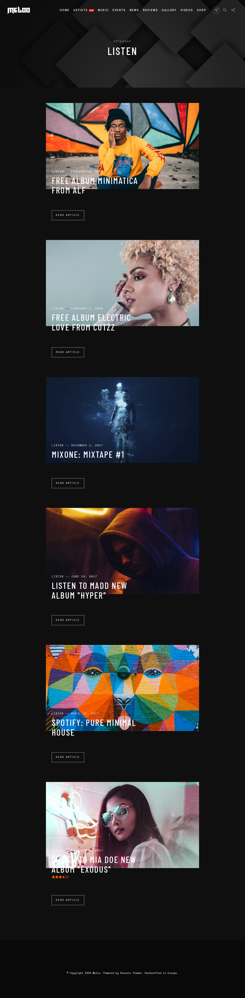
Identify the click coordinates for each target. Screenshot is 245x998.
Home (64, 10)
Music (103, 10)
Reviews (150, 10)
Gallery (169, 10)
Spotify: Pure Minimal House (94, 727)
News (134, 10)
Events (119, 10)
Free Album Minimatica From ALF (95, 185)
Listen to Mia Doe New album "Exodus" (94, 864)
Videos (186, 10)
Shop (201, 10)
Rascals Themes (131, 973)
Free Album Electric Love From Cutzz (91, 322)
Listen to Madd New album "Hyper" (89, 590)
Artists (80, 10)
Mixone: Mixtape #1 (88, 454)
